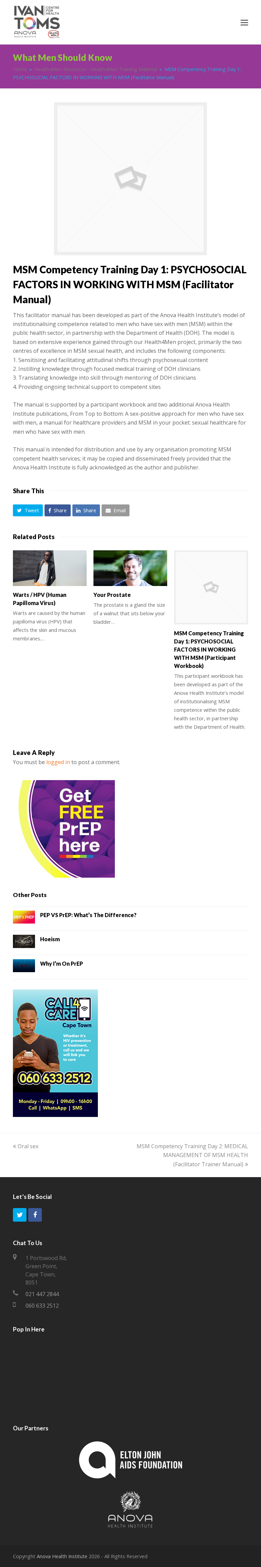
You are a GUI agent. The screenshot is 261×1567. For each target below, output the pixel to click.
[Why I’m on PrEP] (24, 967)
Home (20, 69)
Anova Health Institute (62, 1556)
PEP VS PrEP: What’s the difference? (88, 915)
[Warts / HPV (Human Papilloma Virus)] (50, 568)
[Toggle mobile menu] (244, 22)
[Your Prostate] (130, 568)
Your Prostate (112, 594)
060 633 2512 (42, 1305)
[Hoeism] (24, 942)
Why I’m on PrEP (61, 963)
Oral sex (28, 1146)
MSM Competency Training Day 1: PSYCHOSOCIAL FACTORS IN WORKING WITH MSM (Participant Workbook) (209, 649)
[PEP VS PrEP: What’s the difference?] (24, 918)
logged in (58, 762)
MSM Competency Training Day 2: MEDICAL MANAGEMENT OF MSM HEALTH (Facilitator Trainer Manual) (192, 1155)
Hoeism (50, 939)
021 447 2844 (42, 1294)
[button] (28, 510)
